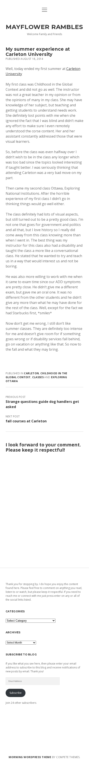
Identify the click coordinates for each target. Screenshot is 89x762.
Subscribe (16, 693)
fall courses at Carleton (26, 421)
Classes (38, 377)
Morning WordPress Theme (30, 757)
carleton (31, 373)
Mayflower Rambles (44, 27)
